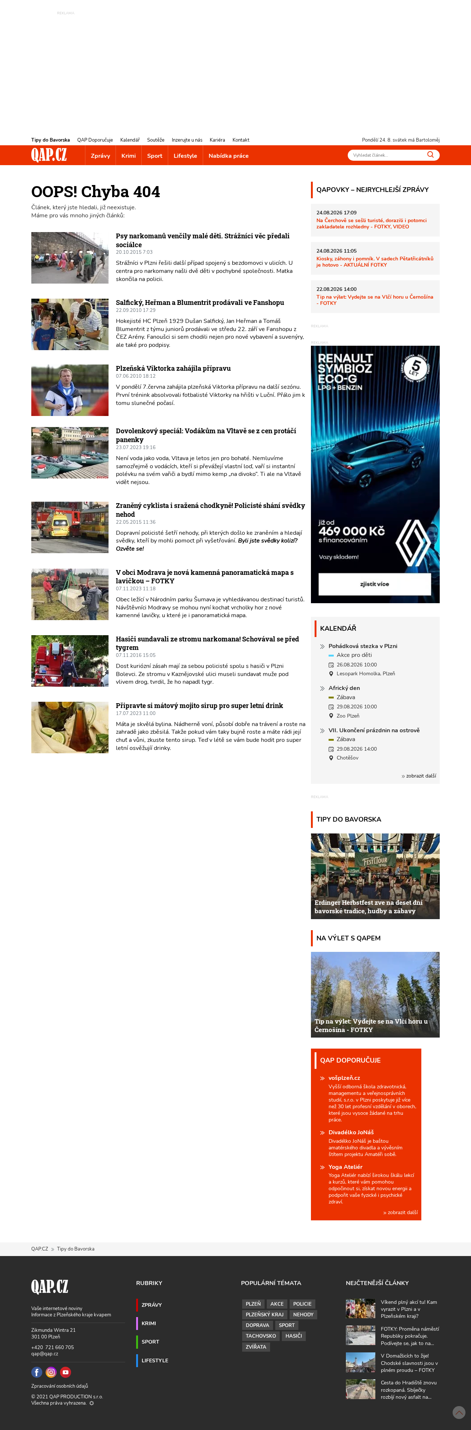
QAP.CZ (39, 1249)
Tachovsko (261, 1336)
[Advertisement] (235, 68)
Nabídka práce (229, 156)
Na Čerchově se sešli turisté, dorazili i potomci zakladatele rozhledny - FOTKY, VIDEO (371, 223)
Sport (154, 156)
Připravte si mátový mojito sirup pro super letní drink (199, 705)
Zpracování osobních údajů (59, 1386)
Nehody (303, 1315)
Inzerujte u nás (187, 140)
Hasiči (294, 1336)
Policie (302, 1304)
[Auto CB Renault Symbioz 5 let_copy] (375, 601)
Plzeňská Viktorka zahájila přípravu (173, 368)
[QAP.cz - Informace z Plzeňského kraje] (49, 155)
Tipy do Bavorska (50, 140)
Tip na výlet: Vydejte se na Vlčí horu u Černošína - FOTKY (374, 300)
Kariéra (217, 140)
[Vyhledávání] (430, 154)
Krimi (128, 156)
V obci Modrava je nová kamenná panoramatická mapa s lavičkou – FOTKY (205, 577)
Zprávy (100, 156)
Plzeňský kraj (265, 1315)
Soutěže (155, 140)
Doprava (257, 1325)
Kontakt (241, 140)
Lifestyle (185, 156)
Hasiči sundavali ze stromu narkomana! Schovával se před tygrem (207, 643)
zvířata (256, 1347)
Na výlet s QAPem (348, 938)
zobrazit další (420, 775)
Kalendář (130, 140)
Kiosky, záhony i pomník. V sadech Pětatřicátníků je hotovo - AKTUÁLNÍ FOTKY (374, 261)
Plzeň (253, 1304)
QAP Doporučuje (95, 140)
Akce (277, 1304)
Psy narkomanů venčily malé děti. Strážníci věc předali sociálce (203, 240)
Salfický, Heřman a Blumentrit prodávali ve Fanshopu (200, 302)
